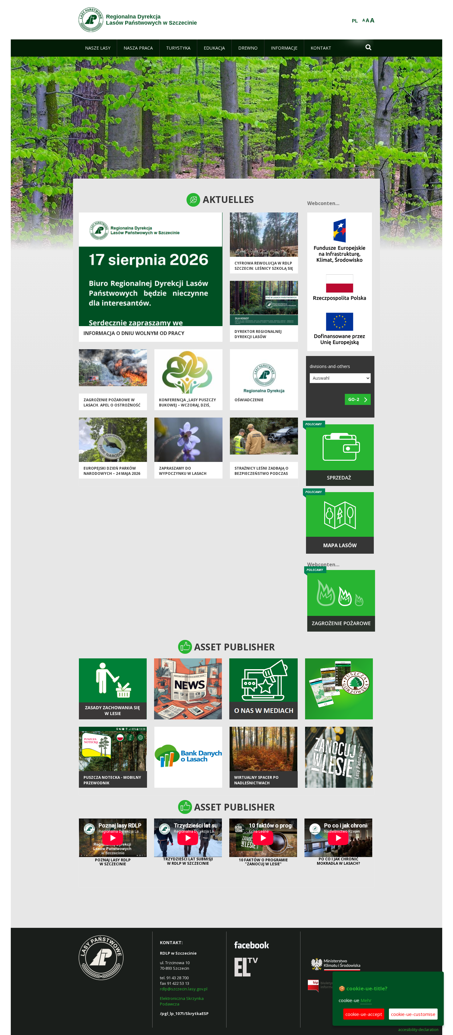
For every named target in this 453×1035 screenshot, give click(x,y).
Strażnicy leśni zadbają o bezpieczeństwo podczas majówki (261, 474)
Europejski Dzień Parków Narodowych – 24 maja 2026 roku (112, 474)
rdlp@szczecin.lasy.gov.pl (183, 989)
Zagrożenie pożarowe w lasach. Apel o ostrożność (112, 402)
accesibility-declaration (418, 1030)
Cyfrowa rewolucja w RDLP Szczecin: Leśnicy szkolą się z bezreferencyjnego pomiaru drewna (264, 271)
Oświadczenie (249, 399)
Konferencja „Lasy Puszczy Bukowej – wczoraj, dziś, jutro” (187, 405)
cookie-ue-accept (363, 1014)
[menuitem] (98, 48)
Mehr (366, 1000)
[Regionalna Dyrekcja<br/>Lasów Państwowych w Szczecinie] (91, 19)
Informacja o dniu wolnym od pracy (134, 333)
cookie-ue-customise (413, 1014)
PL (355, 20)
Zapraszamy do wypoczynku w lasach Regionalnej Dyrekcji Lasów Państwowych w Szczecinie (188, 476)
